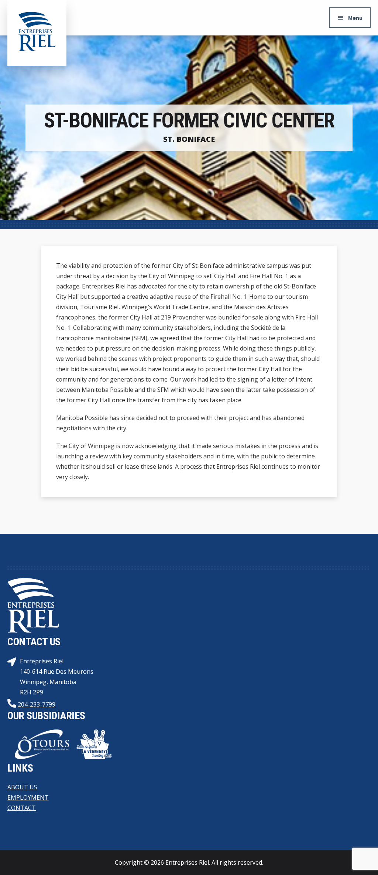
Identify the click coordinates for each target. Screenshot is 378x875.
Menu (355, 17)
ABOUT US (22, 787)
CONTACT (21, 808)
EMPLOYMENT (28, 797)
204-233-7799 (36, 704)
